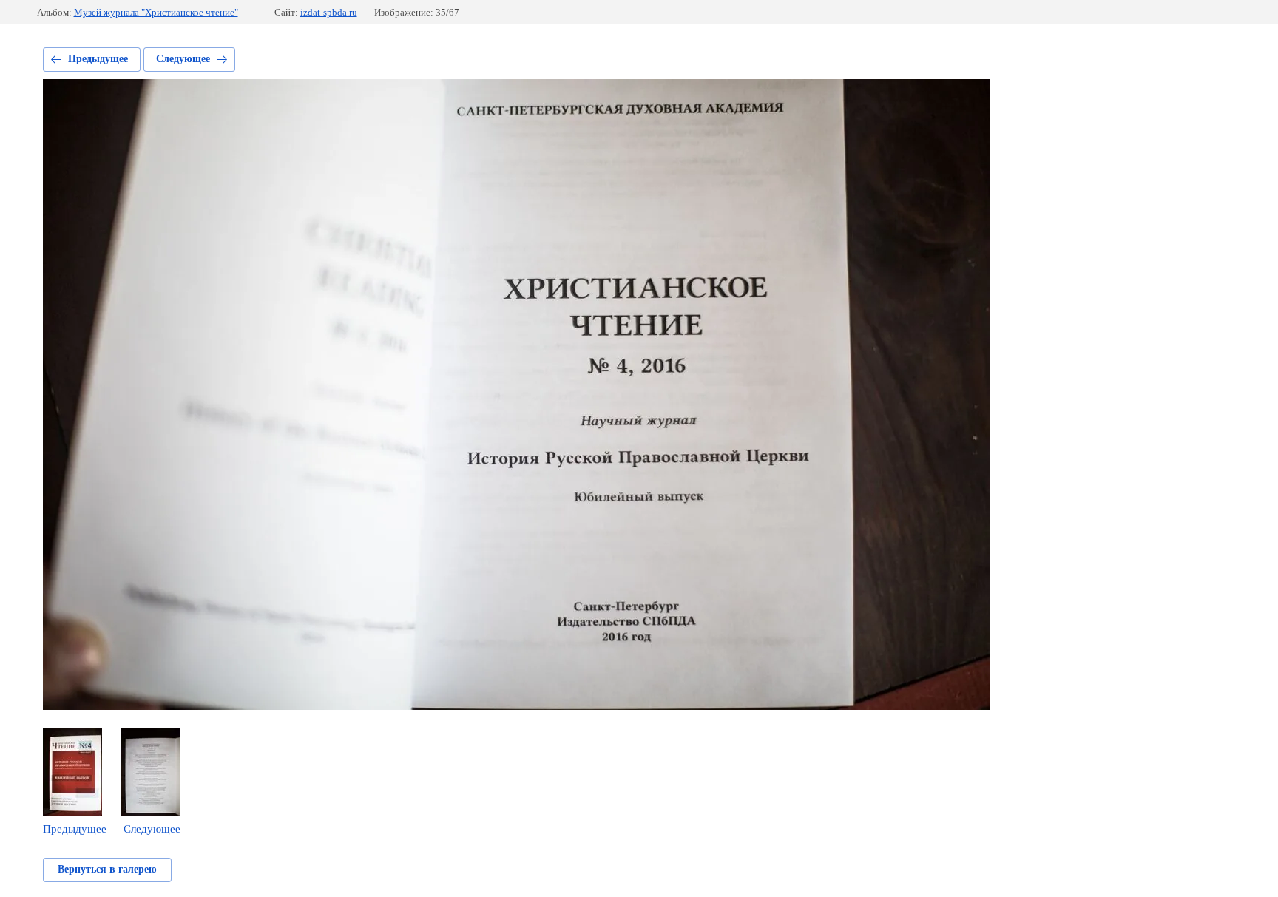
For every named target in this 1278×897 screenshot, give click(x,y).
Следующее (183, 58)
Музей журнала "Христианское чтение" (156, 12)
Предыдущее (98, 58)
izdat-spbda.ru (328, 12)
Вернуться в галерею (107, 869)
